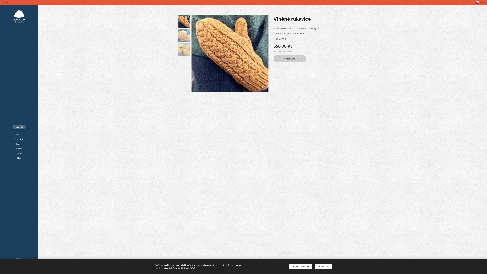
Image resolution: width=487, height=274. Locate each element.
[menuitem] (19, 134)
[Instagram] (3, 2)
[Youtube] (7, 2)
